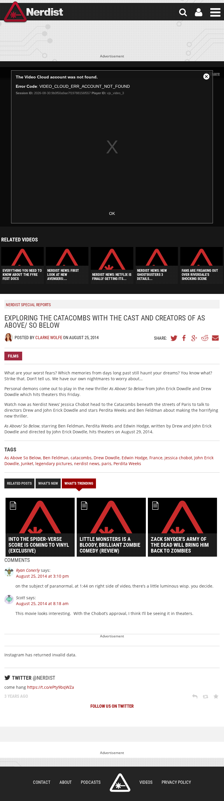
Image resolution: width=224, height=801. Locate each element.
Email (215, 338)
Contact (41, 782)
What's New (48, 483)
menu (215, 12)
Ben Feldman (56, 457)
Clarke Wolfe (48, 337)
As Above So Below (22, 457)
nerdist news (86, 463)
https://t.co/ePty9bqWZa (50, 687)
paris (106, 463)
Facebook (184, 338)
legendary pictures (53, 463)
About (66, 782)
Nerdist (33, 12)
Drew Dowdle (107, 457)
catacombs (81, 457)
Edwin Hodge (134, 457)
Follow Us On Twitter (112, 706)
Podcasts (91, 782)
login (198, 12)
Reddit (205, 338)
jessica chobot (178, 457)
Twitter (174, 338)
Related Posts (19, 483)
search (183, 12)
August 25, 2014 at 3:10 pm (42, 576)
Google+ (194, 338)
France (155, 457)
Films (13, 356)
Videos (146, 782)
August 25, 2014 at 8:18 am (42, 603)
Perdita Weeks (127, 463)
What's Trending (78, 483)
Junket (27, 463)
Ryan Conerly (28, 570)
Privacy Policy (176, 782)
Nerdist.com (120, 782)
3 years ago (16, 696)
